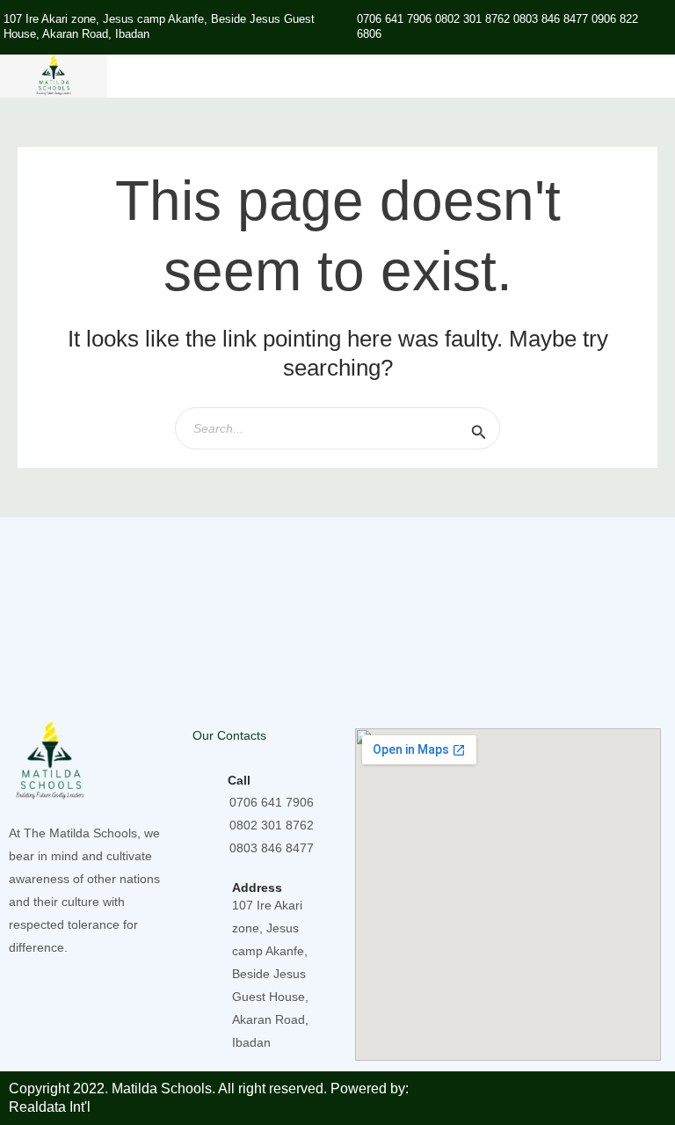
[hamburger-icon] (655, 76)
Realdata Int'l (50, 1106)
